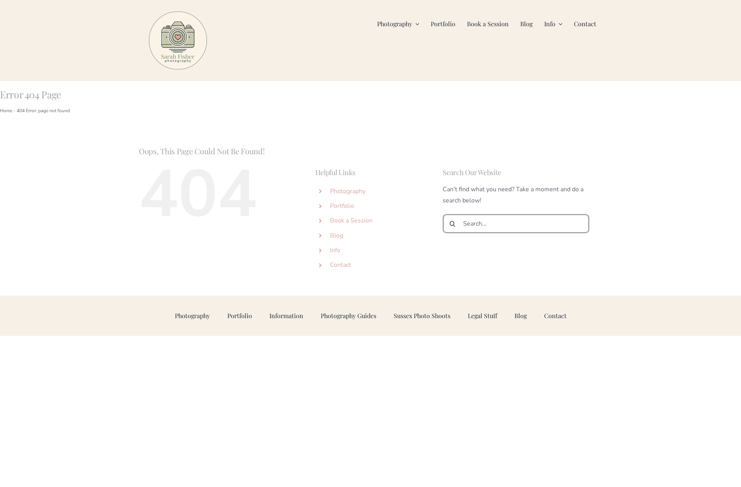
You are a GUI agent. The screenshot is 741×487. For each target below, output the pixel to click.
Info (335, 250)
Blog (336, 235)
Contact (340, 265)
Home (6, 111)
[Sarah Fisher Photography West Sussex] (178, 14)
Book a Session (351, 220)
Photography (347, 191)
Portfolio (342, 206)
